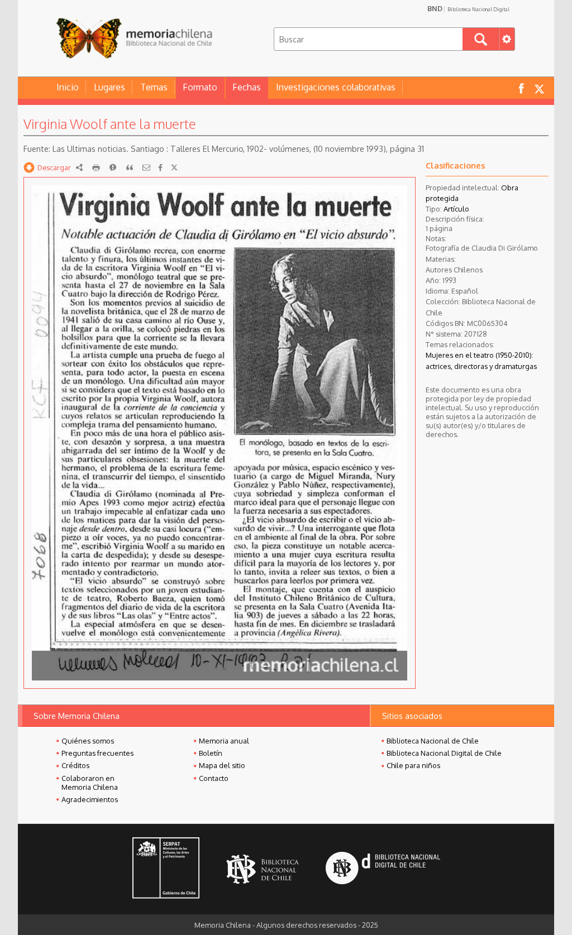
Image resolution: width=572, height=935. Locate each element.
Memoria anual (224, 740)
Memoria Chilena (134, 38)
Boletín (210, 753)
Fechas (246, 87)
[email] (146, 167)
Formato (200, 87)
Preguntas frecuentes (97, 753)
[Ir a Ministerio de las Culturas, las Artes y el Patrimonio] (166, 869)
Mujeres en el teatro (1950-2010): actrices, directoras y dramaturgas (481, 360)
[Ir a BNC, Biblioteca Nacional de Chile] (262, 869)
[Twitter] (174, 167)
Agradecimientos (89, 799)
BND (468, 8)
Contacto (213, 778)
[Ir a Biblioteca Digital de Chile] (383, 869)
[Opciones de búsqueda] (506, 39)
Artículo (456, 208)
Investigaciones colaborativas (335, 87)
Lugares (109, 87)
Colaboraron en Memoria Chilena (89, 783)
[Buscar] (481, 39)
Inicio (67, 87)
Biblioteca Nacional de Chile (433, 740)
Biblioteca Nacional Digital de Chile (444, 753)
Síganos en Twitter (539, 88)
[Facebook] (160, 167)
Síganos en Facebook (521, 88)
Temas (154, 87)
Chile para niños (413, 765)
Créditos (75, 765)
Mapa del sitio (222, 765)
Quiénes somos (87, 740)
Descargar (54, 167)
